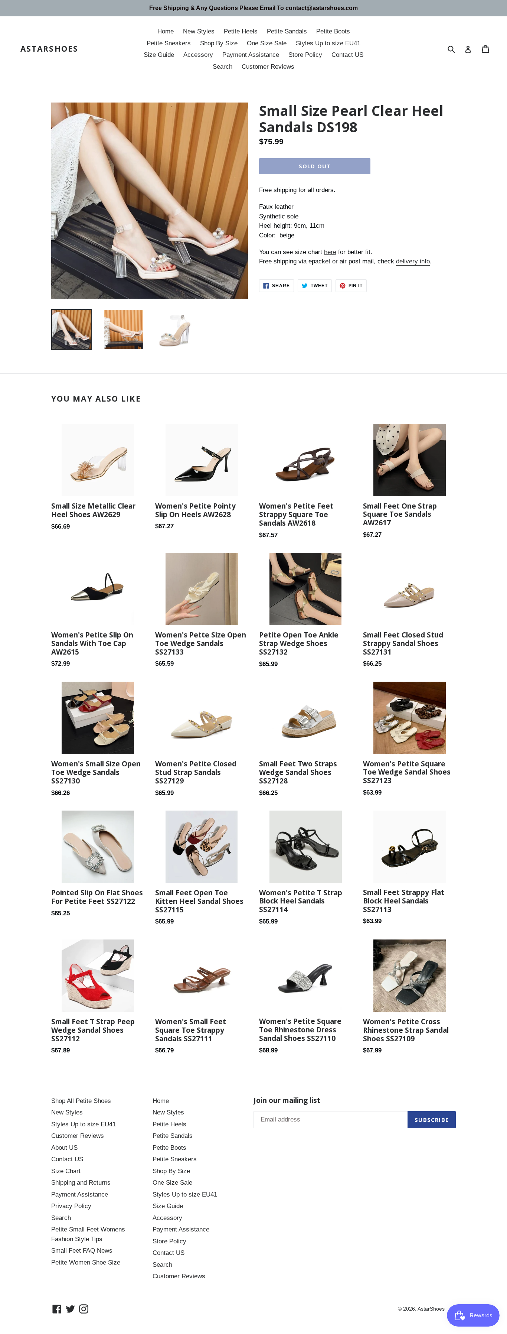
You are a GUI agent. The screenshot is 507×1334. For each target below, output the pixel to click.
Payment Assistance (250, 54)
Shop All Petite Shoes (81, 1100)
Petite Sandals (287, 31)
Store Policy (305, 54)
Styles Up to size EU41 (328, 43)
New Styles (199, 31)
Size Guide (159, 54)
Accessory (198, 54)
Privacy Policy (71, 1206)
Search (222, 66)
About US (64, 1147)
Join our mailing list (287, 1100)
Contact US (347, 54)
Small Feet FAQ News (81, 1250)
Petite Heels (241, 31)
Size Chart (66, 1171)
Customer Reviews (268, 66)
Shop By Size (219, 43)
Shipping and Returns (81, 1182)
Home (165, 31)
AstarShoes (49, 48)
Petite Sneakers (169, 43)
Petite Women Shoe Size (85, 1262)
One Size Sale (267, 43)
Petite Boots (333, 31)
